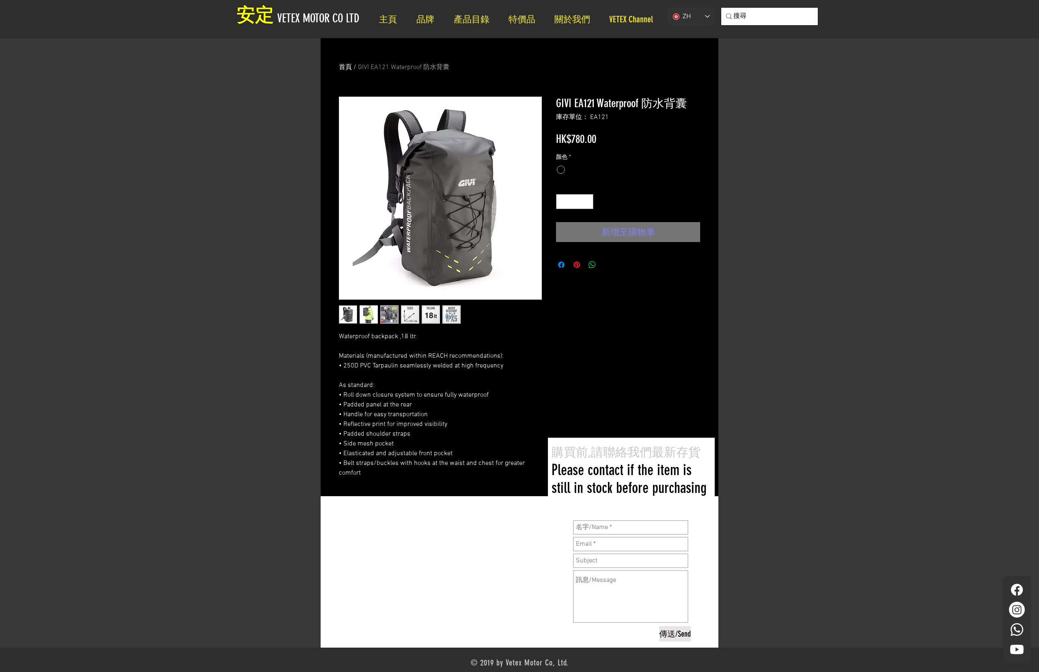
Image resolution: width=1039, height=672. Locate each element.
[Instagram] (1017, 610)
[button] (575, 19)
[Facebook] (1017, 590)
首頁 (345, 67)
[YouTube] (1017, 649)
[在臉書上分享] (561, 265)
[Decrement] (562, 201)
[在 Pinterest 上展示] (577, 265)
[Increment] (587, 201)
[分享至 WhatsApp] (592, 265)
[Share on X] (607, 265)
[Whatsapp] (1017, 629)
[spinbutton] (574, 201)
